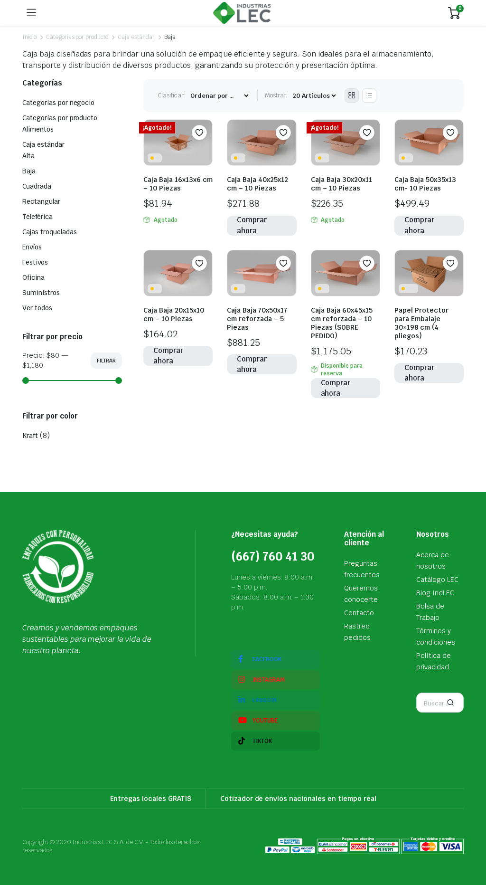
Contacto (359, 613)
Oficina (33, 277)
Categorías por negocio (58, 102)
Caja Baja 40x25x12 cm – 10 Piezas (257, 183)
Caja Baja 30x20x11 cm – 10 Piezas (341, 183)
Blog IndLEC (435, 593)
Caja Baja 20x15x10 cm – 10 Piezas (173, 314)
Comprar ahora (252, 225)
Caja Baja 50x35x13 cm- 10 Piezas (425, 183)
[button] (199, 132)
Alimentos (38, 129)
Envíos (32, 247)
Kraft (30, 435)
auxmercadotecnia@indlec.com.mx (293, 625)
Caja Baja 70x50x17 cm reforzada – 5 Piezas (257, 319)
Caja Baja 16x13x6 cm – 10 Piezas (178, 183)
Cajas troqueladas (49, 232)
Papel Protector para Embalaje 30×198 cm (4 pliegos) (421, 323)
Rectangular (41, 201)
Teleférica (37, 216)
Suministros (41, 292)
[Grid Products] (352, 95)
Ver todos (37, 308)
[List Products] (369, 95)
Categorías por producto (77, 37)
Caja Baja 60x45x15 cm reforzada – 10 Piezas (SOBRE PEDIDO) (342, 323)
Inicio (29, 37)
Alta (28, 156)
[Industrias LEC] (242, 13)
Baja (29, 171)
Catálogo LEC (437, 579)
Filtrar (106, 360)
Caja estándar (136, 37)
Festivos (35, 262)
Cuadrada (36, 186)
